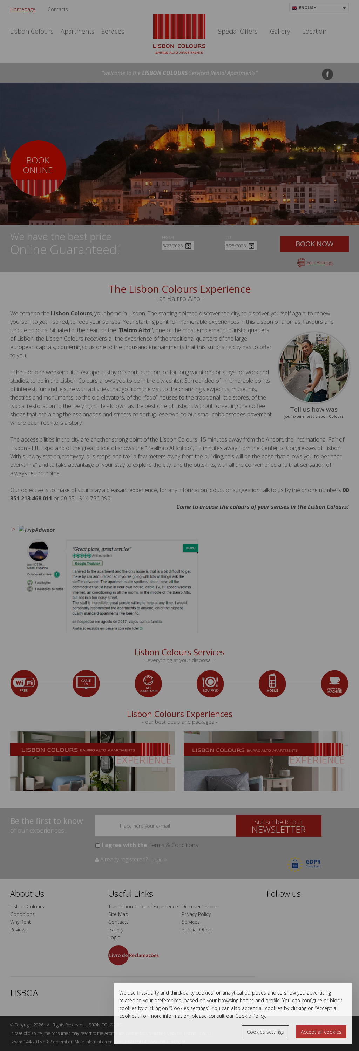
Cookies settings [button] (265, 1032)
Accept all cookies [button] (321, 1032)
